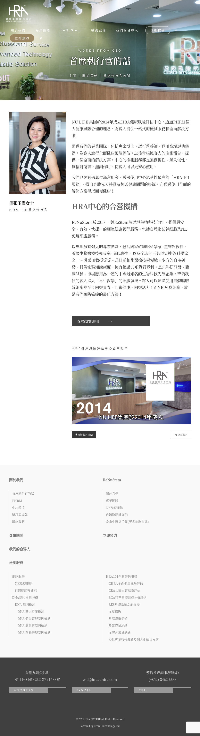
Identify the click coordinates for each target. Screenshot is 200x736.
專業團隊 (43, 30)
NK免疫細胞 (114, 507)
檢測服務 (98, 30)
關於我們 (18, 30)
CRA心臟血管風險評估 (124, 590)
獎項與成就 (20, 514)
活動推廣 (157, 30)
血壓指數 (115, 611)
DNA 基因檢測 (25, 604)
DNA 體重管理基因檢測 (34, 618)
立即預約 (22, 38)
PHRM (17, 500)
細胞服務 (18, 576)
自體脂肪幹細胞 (117, 514)
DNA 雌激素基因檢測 (32, 625)
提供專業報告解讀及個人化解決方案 (134, 639)
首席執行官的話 (23, 493)
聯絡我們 (18, 521)
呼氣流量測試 (118, 625)
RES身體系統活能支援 (124, 604)
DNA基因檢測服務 (25, 597)
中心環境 (18, 507)
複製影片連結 (85, 434)
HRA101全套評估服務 (121, 576)
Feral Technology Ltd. (107, 725)
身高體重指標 (118, 618)
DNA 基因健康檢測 (31, 611)
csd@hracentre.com (100, 679)
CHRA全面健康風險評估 (126, 583)
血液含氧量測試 (119, 632)
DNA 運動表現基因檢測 (34, 632)
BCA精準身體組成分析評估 (127, 597)
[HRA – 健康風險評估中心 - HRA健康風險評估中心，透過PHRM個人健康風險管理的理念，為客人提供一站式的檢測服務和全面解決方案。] (18, 13)
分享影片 (182, 434)
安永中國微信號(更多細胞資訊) (127, 521)
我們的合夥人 (127, 30)
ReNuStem (70, 30)
